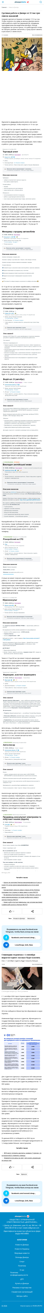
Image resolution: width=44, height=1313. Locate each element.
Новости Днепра (22, 1245)
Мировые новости (22, 1253)
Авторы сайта (22, 1296)
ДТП (22, 1279)
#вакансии (31, 918)
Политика (22, 1266)
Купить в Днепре (22, 1283)
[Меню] (3, 2)
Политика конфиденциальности (19, 1273)
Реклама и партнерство (22, 1287)
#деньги (24, 1174)
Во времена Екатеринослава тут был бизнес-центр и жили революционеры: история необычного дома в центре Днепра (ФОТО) (21, 897)
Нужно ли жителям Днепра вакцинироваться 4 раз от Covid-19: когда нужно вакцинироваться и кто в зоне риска (22, 884)
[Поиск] (40, 2)
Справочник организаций (22, 1292)
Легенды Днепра (22, 1257)
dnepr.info (14, 122)
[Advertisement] (22, 95)
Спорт (22, 1261)
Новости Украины (22, 1249)
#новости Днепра (19, 918)
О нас (22, 1270)
